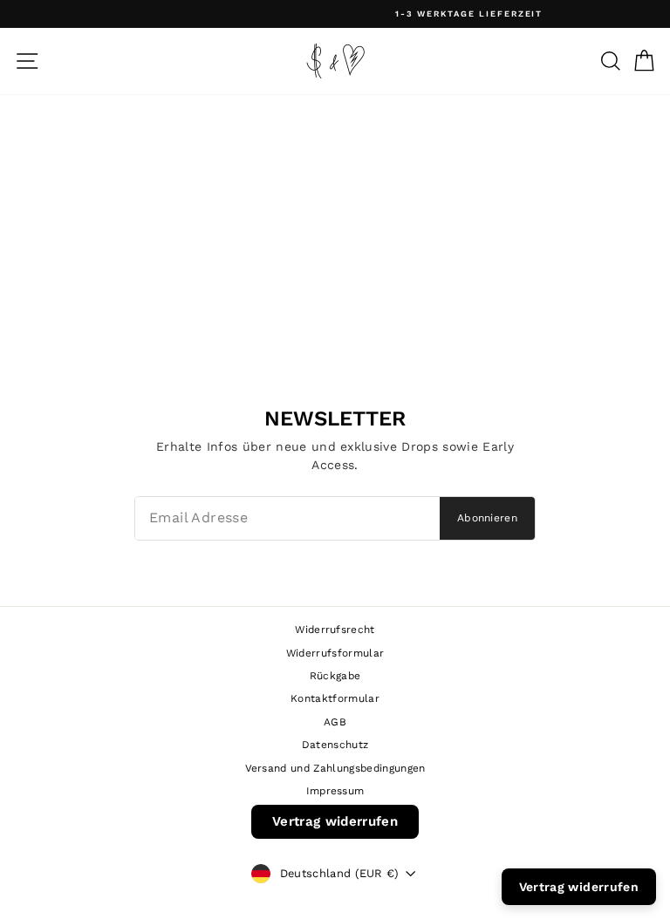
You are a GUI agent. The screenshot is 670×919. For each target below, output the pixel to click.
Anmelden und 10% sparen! (335, 755)
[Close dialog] (509, 260)
